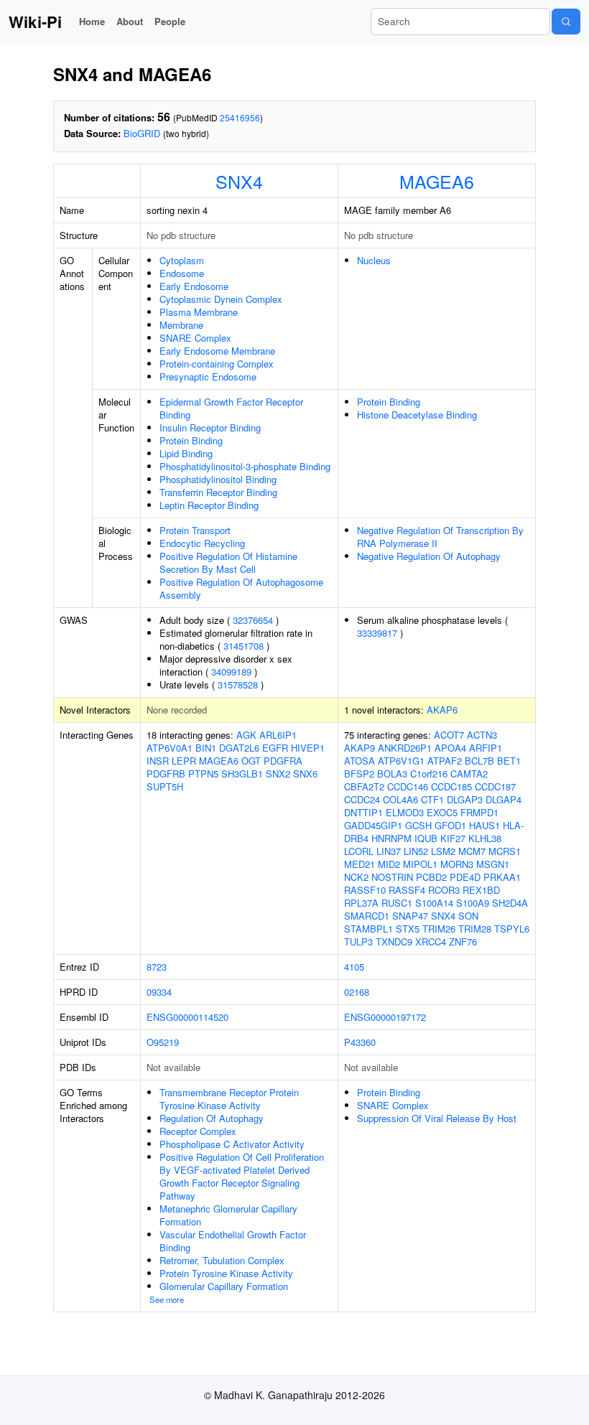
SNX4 (239, 181)
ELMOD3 (405, 812)
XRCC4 (430, 941)
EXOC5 (442, 812)
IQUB (425, 838)
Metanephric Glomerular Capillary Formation (228, 1215)
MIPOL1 (420, 864)
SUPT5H (165, 786)
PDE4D (465, 877)
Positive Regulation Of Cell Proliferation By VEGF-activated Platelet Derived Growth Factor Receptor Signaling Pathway (241, 1176)
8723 (157, 966)
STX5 (407, 928)
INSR (158, 760)
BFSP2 (359, 773)
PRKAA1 (502, 877)
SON (468, 915)
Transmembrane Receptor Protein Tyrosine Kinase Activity (229, 1098)
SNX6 (305, 773)
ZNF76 (463, 941)
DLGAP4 (503, 799)
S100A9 (472, 903)
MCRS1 (504, 851)
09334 (159, 992)
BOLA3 (392, 773)
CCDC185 (451, 786)
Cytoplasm (181, 260)
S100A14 (434, 903)
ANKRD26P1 (405, 747)
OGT (251, 760)
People (169, 21)
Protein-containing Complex (216, 363)
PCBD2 (431, 877)
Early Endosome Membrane (217, 351)
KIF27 (452, 838)
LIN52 (416, 851)
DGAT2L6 (239, 747)
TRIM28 (474, 928)
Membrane (181, 325)
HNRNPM (391, 838)
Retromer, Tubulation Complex (221, 1260)
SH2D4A (510, 903)
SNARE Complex (195, 338)
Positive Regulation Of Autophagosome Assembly (241, 588)
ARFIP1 (485, 747)
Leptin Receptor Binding (209, 505)
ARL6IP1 (278, 735)
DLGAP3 (465, 799)
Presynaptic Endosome (207, 376)
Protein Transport (195, 530)
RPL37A (361, 903)
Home (92, 21)
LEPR (184, 760)
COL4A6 (400, 799)
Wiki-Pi (35, 21)
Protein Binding (191, 440)
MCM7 (472, 851)
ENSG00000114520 (187, 1017)
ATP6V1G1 (401, 760)
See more (166, 1299)
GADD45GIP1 (373, 825)
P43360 (360, 1042)
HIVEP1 (308, 747)
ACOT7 (449, 735)
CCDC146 (407, 786)
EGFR (275, 747)
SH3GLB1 (242, 773)
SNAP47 (410, 915)
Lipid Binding (186, 453)
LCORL (359, 851)
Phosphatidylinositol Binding (218, 479)
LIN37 (388, 851)
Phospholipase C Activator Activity (232, 1144)
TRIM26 (438, 928)
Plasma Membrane (198, 312)
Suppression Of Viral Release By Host (436, 1118)
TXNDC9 (394, 941)
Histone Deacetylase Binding (417, 414)
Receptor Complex (197, 1131)
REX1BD (481, 890)
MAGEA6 (436, 181)
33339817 (377, 633)
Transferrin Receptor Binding (218, 492)
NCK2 (356, 877)
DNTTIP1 (363, 812)
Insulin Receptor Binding (210, 427)
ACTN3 (482, 735)
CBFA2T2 (364, 786)
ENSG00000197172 (385, 1017)
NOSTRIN (392, 877)
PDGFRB (166, 773)
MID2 (389, 864)
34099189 (231, 671)
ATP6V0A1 (170, 747)
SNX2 (278, 773)
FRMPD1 (479, 812)
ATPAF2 (444, 760)
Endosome (181, 273)
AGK (246, 735)
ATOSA (359, 760)
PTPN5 (203, 773)
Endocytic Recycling (202, 543)
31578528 (238, 684)
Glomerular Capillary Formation (223, 1286)
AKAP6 (442, 709)
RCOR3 (444, 890)
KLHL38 (484, 838)
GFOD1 (450, 825)
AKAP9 (359, 747)
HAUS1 (484, 825)
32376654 (253, 620)
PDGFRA (283, 760)
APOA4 (450, 747)
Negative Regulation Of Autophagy (429, 556)
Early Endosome (193, 286)
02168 (356, 992)
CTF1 (432, 799)
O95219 (163, 1042)
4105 (354, 966)
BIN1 (205, 747)
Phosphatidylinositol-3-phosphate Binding (244, 466)
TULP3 (358, 941)
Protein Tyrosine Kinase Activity (226, 1273)
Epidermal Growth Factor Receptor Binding (231, 408)
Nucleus (374, 260)
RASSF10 (365, 890)
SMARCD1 (366, 915)
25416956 (240, 117)
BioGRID (142, 133)
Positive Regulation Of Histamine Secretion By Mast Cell (228, 562)
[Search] (566, 21)
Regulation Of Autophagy (211, 1118)
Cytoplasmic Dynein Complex (220, 299)
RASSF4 (407, 890)
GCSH (418, 825)
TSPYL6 (511, 928)
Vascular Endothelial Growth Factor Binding (232, 1241)
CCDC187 (495, 786)
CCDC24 (362, 799)
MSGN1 (492, 864)
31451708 (243, 646)
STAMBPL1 (368, 928)
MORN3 (456, 864)
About (129, 21)
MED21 (359, 864)
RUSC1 (396, 903)
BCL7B (479, 760)
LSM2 (443, 851)
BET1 (509, 760)
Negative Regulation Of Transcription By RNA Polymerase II (440, 536)
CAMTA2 (469, 773)
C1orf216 (428, 773)
